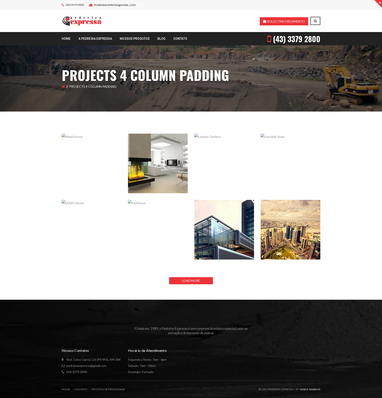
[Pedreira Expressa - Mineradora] (81, 21)
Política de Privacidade (108, 389)
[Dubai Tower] (317, 203)
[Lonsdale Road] (317, 137)
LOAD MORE (191, 280)
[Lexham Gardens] (250, 137)
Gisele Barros (310, 389)
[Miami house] (118, 137)
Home (66, 389)
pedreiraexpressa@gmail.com (115, 5)
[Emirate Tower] (250, 203)
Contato (80, 389)
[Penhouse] (184, 203)
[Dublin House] (118, 203)
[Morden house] (184, 137)
